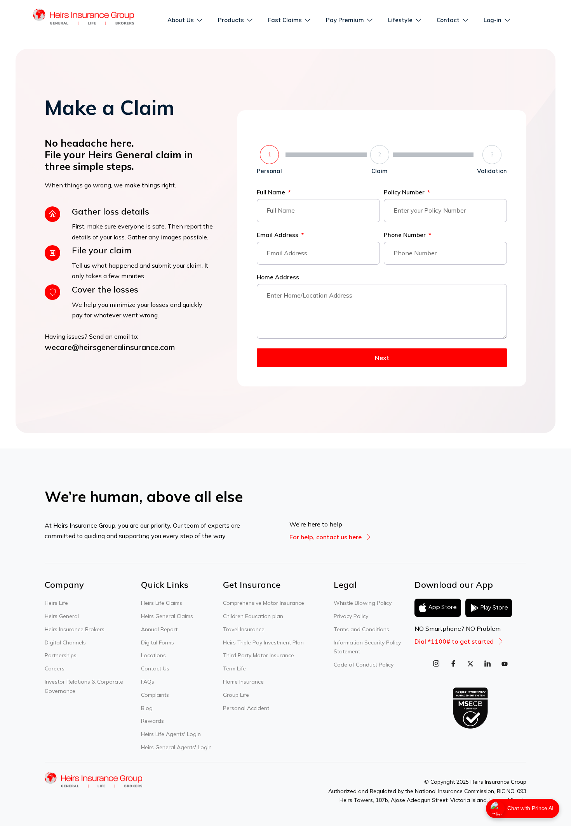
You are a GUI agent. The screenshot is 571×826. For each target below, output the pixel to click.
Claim (379, 171)
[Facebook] (453, 663)
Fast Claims (285, 20)
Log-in (492, 20)
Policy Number (405, 192)
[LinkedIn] (487, 663)
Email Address (278, 235)
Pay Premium (345, 20)
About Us (180, 20)
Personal (269, 171)
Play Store (494, 607)
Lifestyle (400, 20)
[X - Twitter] (470, 663)
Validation (492, 171)
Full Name (272, 192)
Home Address (278, 277)
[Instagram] (436, 663)
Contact (448, 20)
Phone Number (405, 235)
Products (231, 20)
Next (382, 358)
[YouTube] (504, 663)
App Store (442, 607)
